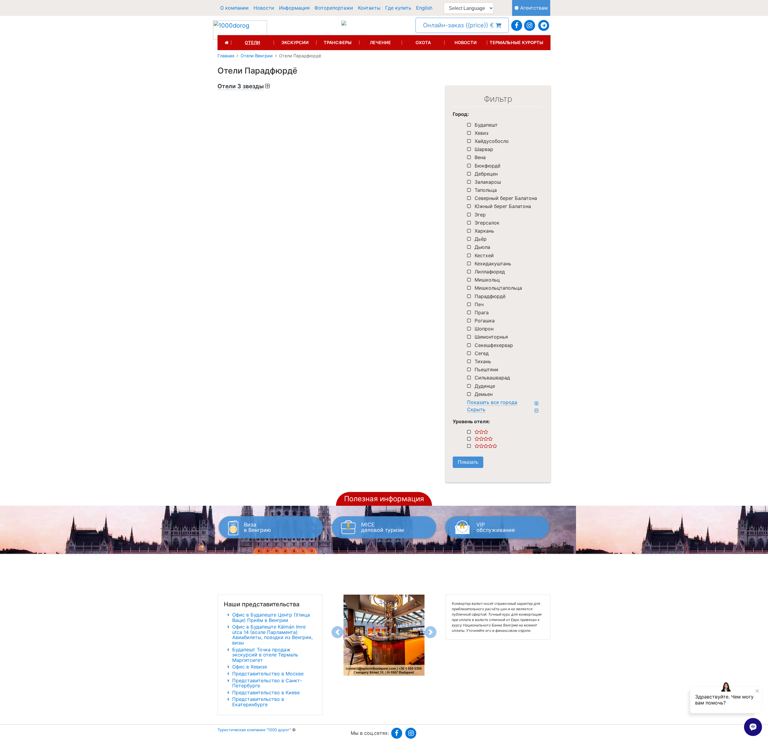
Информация (294, 8)
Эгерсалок (487, 223)
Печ (479, 304)
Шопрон (484, 329)
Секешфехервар (494, 345)
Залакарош (488, 182)
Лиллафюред (490, 272)
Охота (423, 43)
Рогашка (485, 321)
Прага (482, 312)
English (424, 8)
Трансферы (338, 43)
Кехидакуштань (493, 264)
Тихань (483, 361)
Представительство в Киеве (266, 692)
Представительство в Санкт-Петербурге (267, 683)
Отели (252, 43)
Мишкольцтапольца (498, 288)
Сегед (482, 353)
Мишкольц (487, 280)
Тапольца (486, 190)
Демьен (484, 394)
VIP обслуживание (495, 527)
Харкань (484, 231)
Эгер (480, 215)
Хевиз (481, 133)
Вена (480, 157)
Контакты (369, 8)
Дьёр (481, 239)
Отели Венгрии (257, 56)
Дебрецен (486, 174)
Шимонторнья (491, 337)
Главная (226, 56)
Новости (264, 8)
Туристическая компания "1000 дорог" (254, 730)
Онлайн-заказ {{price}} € (459, 25)
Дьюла (482, 247)
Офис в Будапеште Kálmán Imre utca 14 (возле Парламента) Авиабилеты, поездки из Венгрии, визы (272, 635)
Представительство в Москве (268, 674)
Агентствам (533, 8)
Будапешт (486, 125)
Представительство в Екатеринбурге (258, 701)
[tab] (327, 86)
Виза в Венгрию (257, 527)
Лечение (380, 43)
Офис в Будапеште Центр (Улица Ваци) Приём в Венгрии (271, 617)
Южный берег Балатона (503, 206)
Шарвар (484, 149)
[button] (338, 632)
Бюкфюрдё (487, 166)
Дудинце (485, 386)
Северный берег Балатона (506, 198)
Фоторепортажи (333, 8)
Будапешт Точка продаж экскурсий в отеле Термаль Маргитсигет (265, 655)
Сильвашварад (492, 378)
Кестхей (484, 255)
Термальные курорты (516, 43)
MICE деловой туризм (382, 527)
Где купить (398, 8)
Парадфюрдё (490, 296)
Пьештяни (486, 369)
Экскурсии (295, 43)
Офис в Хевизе (249, 667)
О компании (234, 8)
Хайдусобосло (492, 141)
